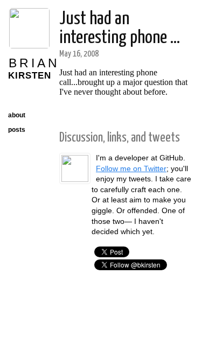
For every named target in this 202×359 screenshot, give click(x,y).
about (16, 115)
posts (16, 129)
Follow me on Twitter (131, 168)
